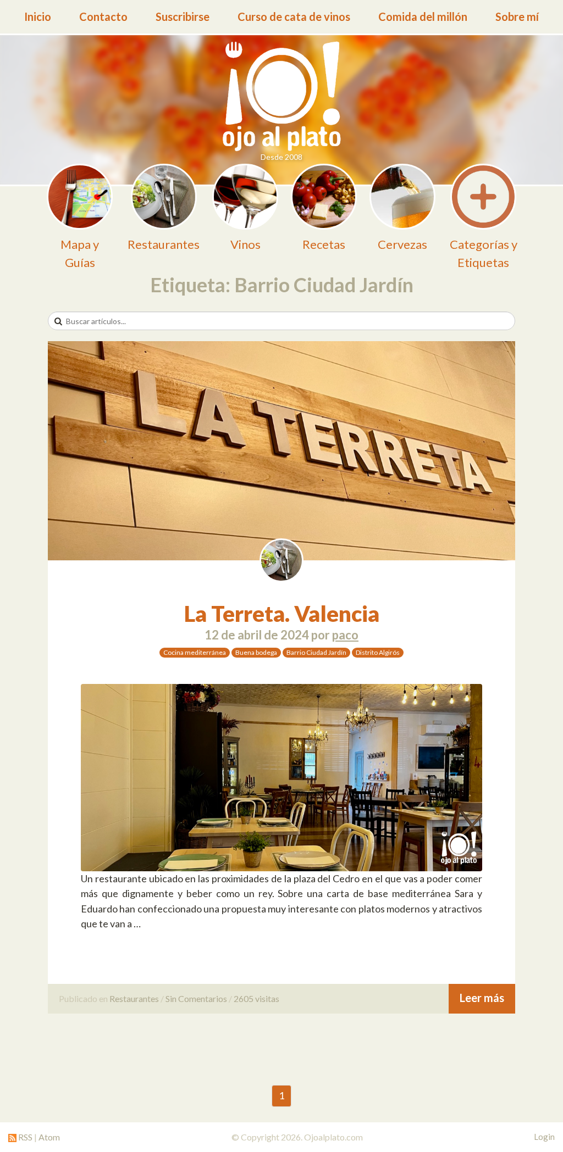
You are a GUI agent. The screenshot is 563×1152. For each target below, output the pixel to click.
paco (345, 634)
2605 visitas (256, 998)
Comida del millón (422, 16)
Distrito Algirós (378, 652)
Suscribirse (182, 16)
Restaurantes (134, 998)
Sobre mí (517, 16)
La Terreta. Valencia (281, 613)
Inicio (37, 16)
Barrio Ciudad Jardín (316, 652)
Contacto (103, 16)
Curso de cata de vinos (294, 16)
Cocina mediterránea (194, 652)
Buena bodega (256, 652)
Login (544, 1137)
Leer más (482, 997)
